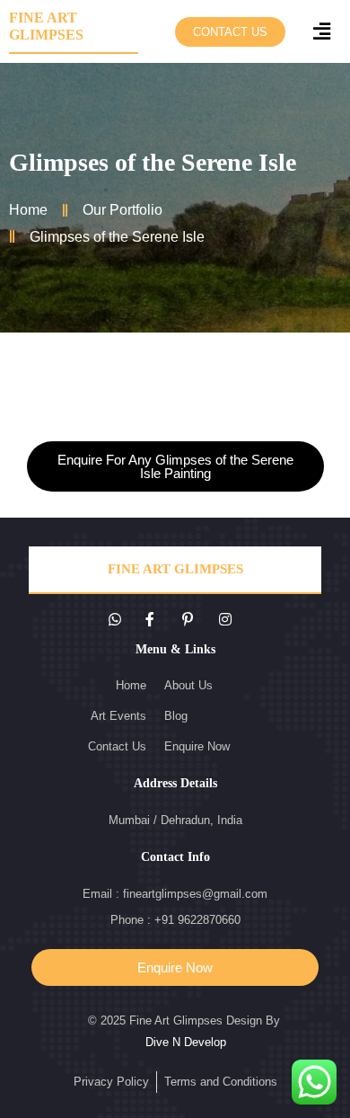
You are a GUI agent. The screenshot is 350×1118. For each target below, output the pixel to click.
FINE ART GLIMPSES (175, 569)
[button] (230, 32)
